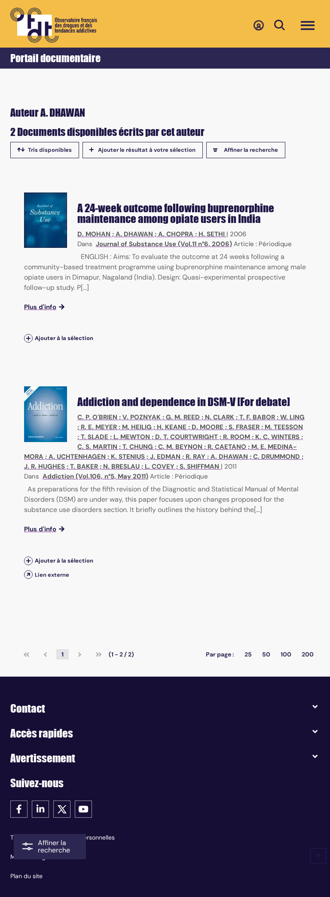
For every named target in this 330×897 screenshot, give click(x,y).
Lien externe (52, 574)
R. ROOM (236, 437)
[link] (26, 654)
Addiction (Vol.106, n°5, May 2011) (95, 476)
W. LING (292, 417)
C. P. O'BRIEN (97, 417)
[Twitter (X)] (61, 808)
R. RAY (195, 456)
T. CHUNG (137, 446)
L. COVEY (159, 466)
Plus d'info (40, 307)
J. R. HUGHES (44, 466)
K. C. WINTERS (277, 437)
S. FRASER (244, 427)
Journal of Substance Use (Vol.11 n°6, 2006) (164, 244)
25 (248, 654)
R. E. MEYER (99, 427)
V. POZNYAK (141, 417)
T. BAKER (84, 466)
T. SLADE (94, 437)
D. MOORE (207, 427)
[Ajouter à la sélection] (28, 338)
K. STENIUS (128, 456)
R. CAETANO (227, 446)
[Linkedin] (40, 808)
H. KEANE (171, 427)
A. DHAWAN (134, 234)
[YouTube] (83, 808)
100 (286, 654)
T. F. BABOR (257, 417)
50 (266, 654)
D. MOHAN (93, 234)
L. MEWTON (131, 437)
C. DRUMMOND (276, 456)
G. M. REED (183, 417)
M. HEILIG (137, 427)
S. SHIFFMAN (199, 466)
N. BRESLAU (121, 466)
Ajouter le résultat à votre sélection (147, 150)
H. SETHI (212, 234)
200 (308, 654)
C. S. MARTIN (97, 446)
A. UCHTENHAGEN (77, 456)
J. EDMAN (165, 456)
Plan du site (26, 876)
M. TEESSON (284, 427)
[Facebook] (19, 808)
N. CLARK (219, 417)
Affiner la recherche (251, 150)
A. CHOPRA (175, 234)
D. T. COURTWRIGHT (186, 437)
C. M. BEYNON (180, 446)
